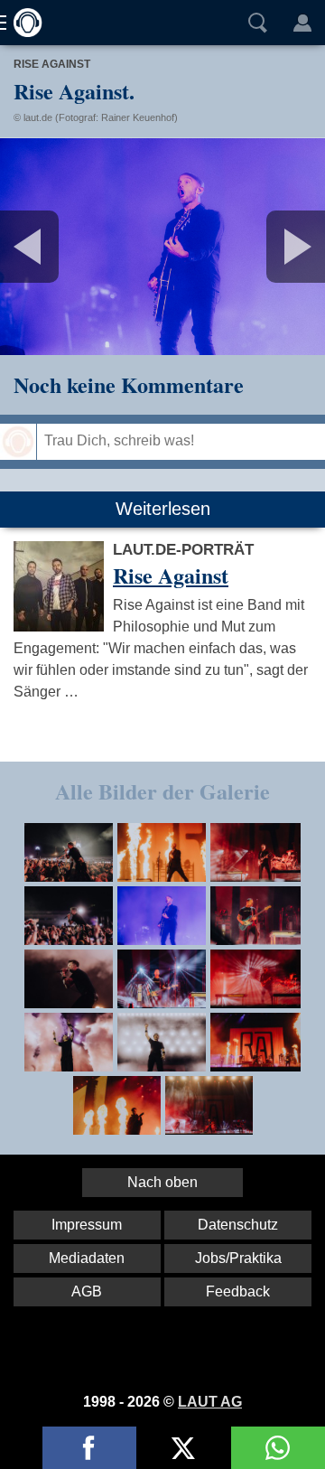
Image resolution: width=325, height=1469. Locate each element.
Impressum (86, 1224)
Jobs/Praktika (238, 1258)
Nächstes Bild (162, 246)
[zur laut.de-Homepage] (22, 22)
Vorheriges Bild (53, 246)
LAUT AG (210, 1401)
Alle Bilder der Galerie (162, 791)
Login (302, 22)
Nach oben (162, 1182)
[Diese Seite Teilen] (89, 1448)
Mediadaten (87, 1258)
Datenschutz (238, 1224)
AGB (86, 1291)
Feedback (238, 1291)
